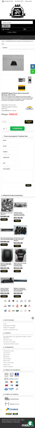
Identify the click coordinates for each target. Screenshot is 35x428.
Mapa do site (6, 354)
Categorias (10, 38)
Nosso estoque (7, 358)
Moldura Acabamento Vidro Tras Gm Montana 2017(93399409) (20, 290)
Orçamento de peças (8, 351)
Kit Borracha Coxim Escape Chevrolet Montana (19, 239)
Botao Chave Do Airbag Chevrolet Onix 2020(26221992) (20, 264)
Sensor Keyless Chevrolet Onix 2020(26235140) (4, 290)
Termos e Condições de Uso (10, 329)
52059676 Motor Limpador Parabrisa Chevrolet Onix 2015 (19, 214)
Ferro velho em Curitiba (9, 342)
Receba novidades (8, 366)
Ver (24, 29)
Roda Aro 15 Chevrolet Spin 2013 (6, 213)
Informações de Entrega (9, 325)
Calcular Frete (29, 122)
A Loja (5, 323)
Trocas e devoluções (8, 362)
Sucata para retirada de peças (11, 344)
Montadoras (6, 356)
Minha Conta (6, 360)
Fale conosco (6, 353)
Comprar (4, 219)
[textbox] (17, 22)
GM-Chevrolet (12, 105)
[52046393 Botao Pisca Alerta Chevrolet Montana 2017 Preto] (13, 52)
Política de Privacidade (9, 327)
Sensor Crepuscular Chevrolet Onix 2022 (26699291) (5, 264)
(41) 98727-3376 (8, 1)
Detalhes (5, 47)
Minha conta (28, 1)
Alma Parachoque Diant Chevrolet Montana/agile (6, 238)
